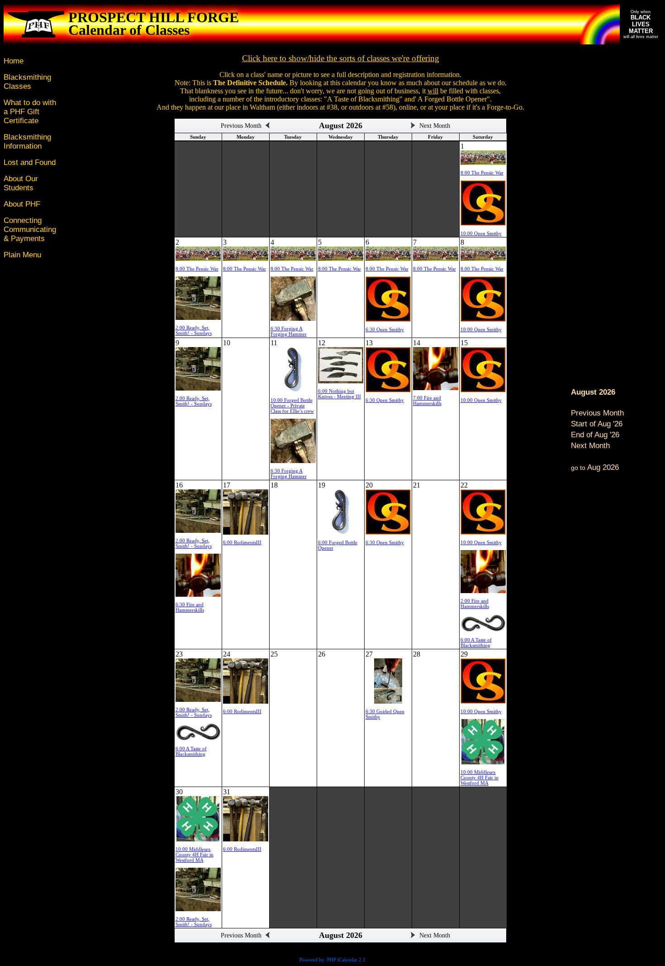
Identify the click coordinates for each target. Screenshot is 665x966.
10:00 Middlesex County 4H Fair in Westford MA (480, 777)
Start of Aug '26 (596, 424)
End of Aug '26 (595, 434)
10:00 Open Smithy (481, 233)
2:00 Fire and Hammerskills (475, 603)
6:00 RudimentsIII (242, 542)
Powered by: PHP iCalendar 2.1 (332, 959)
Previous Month (597, 413)
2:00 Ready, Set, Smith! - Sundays (194, 330)
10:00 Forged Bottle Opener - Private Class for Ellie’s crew (292, 405)
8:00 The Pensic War (482, 172)
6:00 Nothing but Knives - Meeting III (339, 393)
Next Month (590, 445)
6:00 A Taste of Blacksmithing (476, 642)
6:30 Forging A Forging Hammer (289, 331)
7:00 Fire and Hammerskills (427, 400)
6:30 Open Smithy (385, 329)
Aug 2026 (595, 467)
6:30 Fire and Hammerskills (190, 607)
